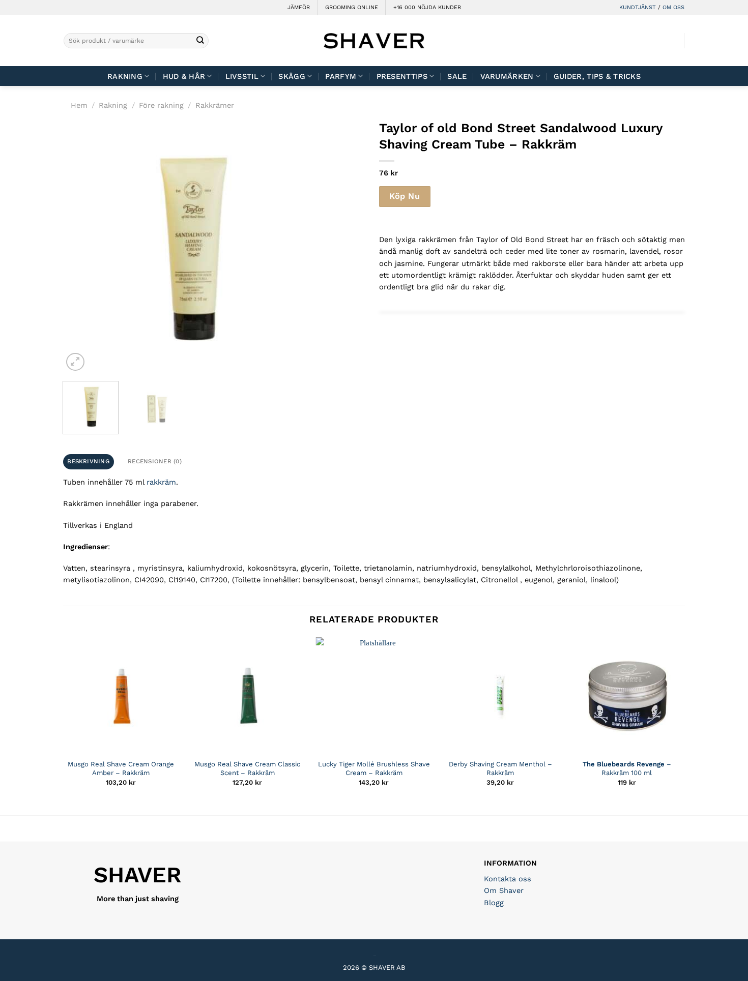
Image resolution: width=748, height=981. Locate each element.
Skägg (291, 76)
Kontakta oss (507, 878)
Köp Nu (404, 196)
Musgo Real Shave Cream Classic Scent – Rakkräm (247, 768)
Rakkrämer (214, 105)
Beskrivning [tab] (88, 461)
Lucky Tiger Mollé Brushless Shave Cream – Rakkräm (374, 768)
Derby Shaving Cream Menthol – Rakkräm (500, 768)
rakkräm (161, 482)
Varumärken (507, 76)
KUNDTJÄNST (637, 7)
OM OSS (673, 7)
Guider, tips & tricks (597, 76)
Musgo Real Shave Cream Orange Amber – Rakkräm (121, 768)
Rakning (124, 76)
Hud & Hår (184, 76)
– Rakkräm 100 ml (627, 768)
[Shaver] (374, 40)
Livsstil (241, 76)
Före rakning (161, 105)
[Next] (299, 246)
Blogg (494, 902)
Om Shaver (504, 890)
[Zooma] (75, 362)
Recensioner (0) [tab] (155, 461)
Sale (457, 76)
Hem (79, 105)
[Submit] (200, 41)
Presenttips (402, 76)
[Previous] (81, 246)
